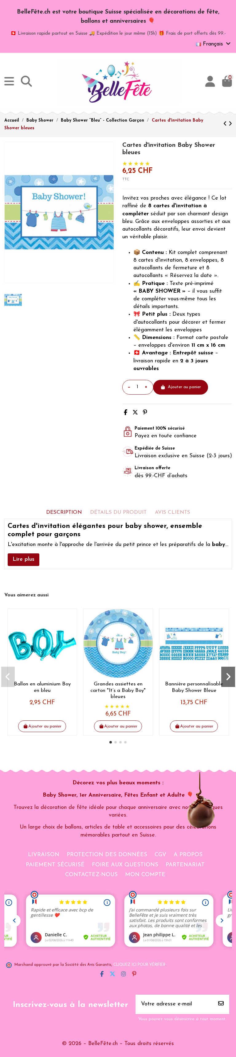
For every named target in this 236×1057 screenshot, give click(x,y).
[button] (110, 742)
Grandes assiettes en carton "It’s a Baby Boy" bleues (118, 690)
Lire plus (23, 559)
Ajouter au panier (184, 387)
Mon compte (145, 875)
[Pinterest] (145, 413)
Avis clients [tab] (172, 512)
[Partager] (125, 413)
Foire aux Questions (125, 865)
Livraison (43, 855)
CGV (160, 855)
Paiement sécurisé (55, 865)
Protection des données (107, 855)
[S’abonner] (221, 1004)
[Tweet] (135, 413)
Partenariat (185, 865)
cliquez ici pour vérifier (139, 965)
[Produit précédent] (226, 124)
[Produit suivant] (230, 124)
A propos (188, 855)
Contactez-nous (91, 875)
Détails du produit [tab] (118, 512)
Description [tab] (64, 512)
